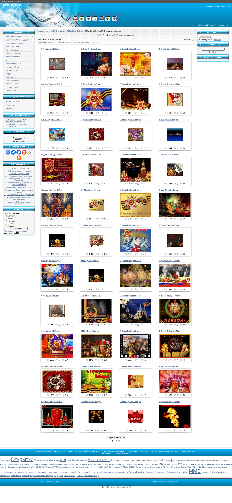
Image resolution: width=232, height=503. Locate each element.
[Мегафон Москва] (114, 19)
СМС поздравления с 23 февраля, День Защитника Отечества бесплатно (19, 178)
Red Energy (102, 467)
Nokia (210, 460)
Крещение (24, 464)
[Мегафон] (88, 19)
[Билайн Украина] (107, 19)
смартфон (217, 467)
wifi (37, 467)
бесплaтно (206, 472)
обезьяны (25, 467)
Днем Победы (181, 467)
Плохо (10, 223)
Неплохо (11, 221)
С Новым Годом (131, 464)
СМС (2, 460)
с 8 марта (180, 472)
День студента (82, 476)
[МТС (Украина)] (101, 19)
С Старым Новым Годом (97, 472)
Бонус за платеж (182, 460)
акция (121, 464)
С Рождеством (81, 472)
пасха (7, 460)
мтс (62, 460)
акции (215, 460)
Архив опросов (21, 231)
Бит (26, 472)
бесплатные (194, 460)
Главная (40, 31)
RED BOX (217, 472)
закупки (83, 460)
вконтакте (21, 472)
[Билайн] (81, 19)
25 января (12, 467)
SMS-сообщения (189, 464)
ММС (195, 471)
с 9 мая (172, 467)
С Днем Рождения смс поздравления (19, 195)
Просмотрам (84, 42)
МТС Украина (99, 460)
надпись (60, 476)
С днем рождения (142, 467)
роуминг (142, 460)
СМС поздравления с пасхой (19, 171)
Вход (228, 25)
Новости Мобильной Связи (97, 13)
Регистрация (220, 25)
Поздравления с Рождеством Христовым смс (19, 198)
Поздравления (42, 460)
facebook (71, 472)
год (220, 460)
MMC (186, 472)
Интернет (54, 460)
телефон (204, 460)
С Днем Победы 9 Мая (91, 49)
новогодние (33, 472)
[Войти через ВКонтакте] (13, 152)
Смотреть (10, 105)
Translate (217, 40)
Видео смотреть (12, 101)
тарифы (75, 467)
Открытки (22, 459)
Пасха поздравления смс (19, 168)
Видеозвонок (159, 472)
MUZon (124, 467)
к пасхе (159, 467)
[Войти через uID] (8, 152)
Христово (200, 464)
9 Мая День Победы (75, 31)
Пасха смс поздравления (19, 174)
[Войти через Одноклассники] (19, 157)
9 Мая (114, 460)
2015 (180, 464)
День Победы (123, 460)
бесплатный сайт (166, 482)
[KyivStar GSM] (94, 19)
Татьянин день (36, 464)
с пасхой (131, 467)
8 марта (115, 464)
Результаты (8, 231)
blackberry (26, 476)
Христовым (14, 464)
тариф (141, 464)
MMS (162, 464)
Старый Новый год (137, 472)
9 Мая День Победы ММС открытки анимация (16, 121)
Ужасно (11, 226)
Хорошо (11, 218)
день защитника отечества (100, 464)
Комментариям (71, 42)
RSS (228, 6)
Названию (96, 42)
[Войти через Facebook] (18, 152)
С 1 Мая (165, 467)
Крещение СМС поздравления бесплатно (19, 203)
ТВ (211, 472)
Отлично (11, 216)
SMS (161, 460)
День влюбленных (50, 464)
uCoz (177, 482)
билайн (75, 460)
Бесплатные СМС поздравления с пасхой (19, 191)
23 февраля (83, 464)
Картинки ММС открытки (55, 31)
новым (14, 472)
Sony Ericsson (171, 464)
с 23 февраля (170, 472)
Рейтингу (60, 42)
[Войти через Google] (29, 152)
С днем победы (194, 467)
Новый (224, 460)
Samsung (42, 472)
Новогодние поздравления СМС (19, 187)
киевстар (134, 460)
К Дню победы (207, 467)
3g (205, 464)
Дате (53, 42)
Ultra (223, 472)
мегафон (170, 460)
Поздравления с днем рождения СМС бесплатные (19, 184)
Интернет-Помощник (215, 464)
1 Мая (68, 460)
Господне (149, 472)
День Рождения (152, 460)
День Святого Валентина (68, 464)
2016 (18, 467)
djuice (49, 467)
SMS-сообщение (114, 467)
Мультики (10, 109)
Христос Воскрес (151, 464)
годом (8, 472)
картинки (16, 475)
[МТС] (75, 19)
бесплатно (69, 475)
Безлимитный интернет (88, 467)
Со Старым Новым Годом (117, 472)
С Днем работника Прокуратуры (43, 476)
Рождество (5, 464)
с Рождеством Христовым (56, 472)
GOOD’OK (43, 467)
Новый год (94, 476)
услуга (55, 467)
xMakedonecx (59, 71)
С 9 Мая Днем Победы (169, 49)
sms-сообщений (64, 467)
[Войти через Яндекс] (24, 152)
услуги (32, 467)
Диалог (152, 467)
